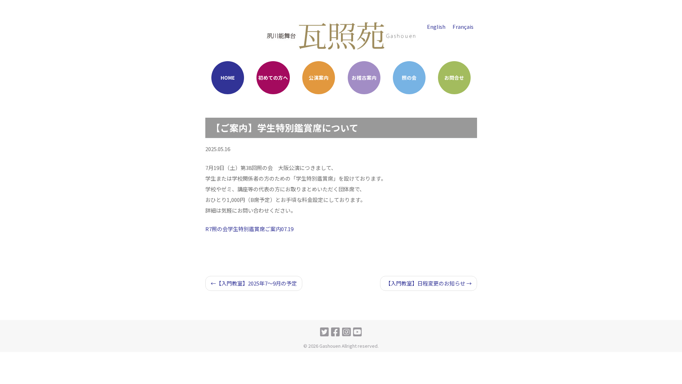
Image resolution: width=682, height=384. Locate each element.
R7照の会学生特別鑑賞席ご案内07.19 (249, 229)
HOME (228, 77)
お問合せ (454, 77)
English (436, 26)
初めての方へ (273, 77)
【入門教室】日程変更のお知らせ (425, 283)
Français (463, 26)
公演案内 (319, 77)
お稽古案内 (364, 77)
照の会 (409, 77)
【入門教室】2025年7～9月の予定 (256, 283)
